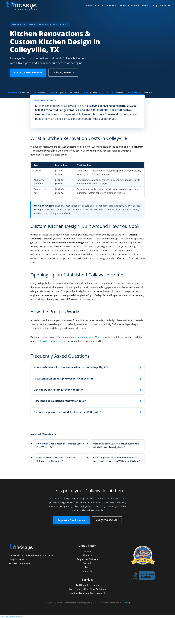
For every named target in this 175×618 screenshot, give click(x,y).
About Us (99, 6)
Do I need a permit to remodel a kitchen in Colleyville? (67, 412)
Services (110, 6)
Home (89, 6)
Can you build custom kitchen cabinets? (58, 389)
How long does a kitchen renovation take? (60, 400)
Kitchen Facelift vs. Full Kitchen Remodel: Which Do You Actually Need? (116, 445)
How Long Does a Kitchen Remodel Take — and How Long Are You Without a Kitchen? (116, 459)
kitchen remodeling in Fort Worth (84, 337)
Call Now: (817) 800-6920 (11, 616)
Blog (155, 6)
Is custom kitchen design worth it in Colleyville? (63, 378)
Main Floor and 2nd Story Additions (87, 589)
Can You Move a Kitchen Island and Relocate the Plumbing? (56, 459)
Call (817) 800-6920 (63, 72)
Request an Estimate (129, 6)
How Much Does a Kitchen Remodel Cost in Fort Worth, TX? (60, 445)
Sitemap (126, 602)
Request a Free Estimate (28, 72)
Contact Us (165, 6)
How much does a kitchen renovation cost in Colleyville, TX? (71, 367)
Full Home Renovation (87, 585)
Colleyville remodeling (49, 341)
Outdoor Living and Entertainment (87, 593)
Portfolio (146, 6)
